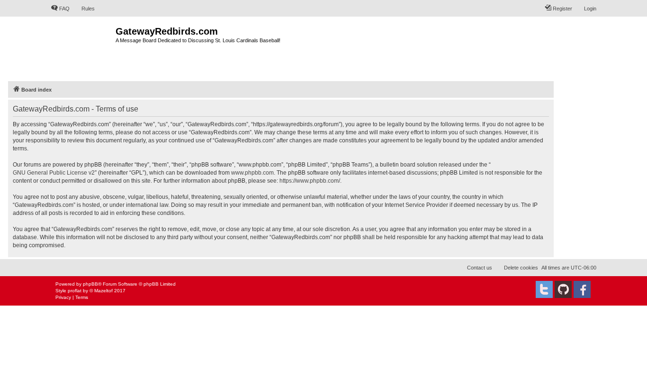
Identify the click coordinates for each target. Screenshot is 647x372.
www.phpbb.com (252, 172)
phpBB (90, 284)
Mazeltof (103, 290)
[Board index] (83, 47)
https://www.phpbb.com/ (309, 180)
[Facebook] (582, 289)
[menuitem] (60, 8)
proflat (74, 290)
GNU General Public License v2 (54, 172)
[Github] (563, 289)
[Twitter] (544, 289)
